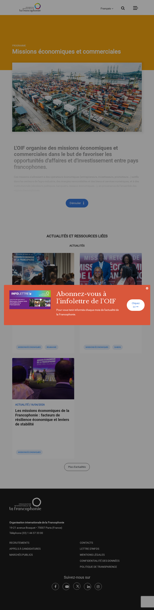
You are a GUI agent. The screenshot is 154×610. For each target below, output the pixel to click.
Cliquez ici (136, 305)
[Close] (147, 288)
